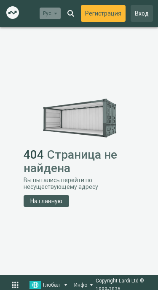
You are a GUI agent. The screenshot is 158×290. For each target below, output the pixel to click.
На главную (46, 201)
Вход (142, 13)
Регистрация (103, 13)
